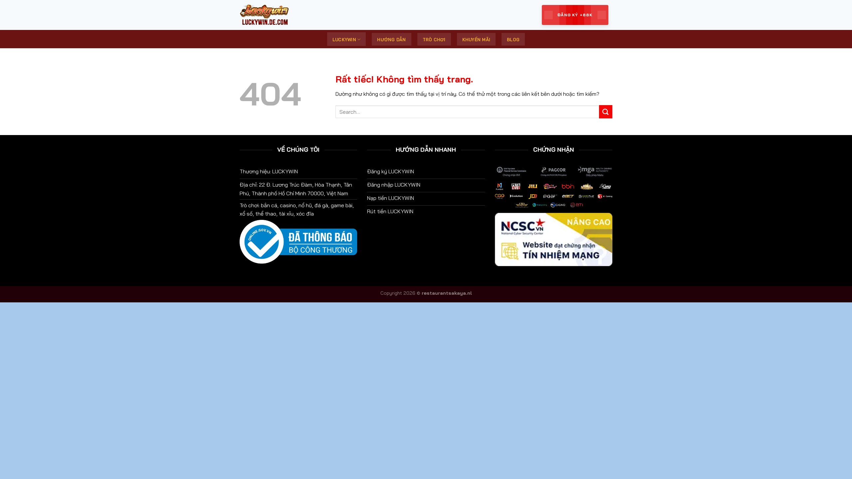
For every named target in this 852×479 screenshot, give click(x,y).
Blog (513, 39)
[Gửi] (605, 111)
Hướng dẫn (391, 39)
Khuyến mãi (476, 39)
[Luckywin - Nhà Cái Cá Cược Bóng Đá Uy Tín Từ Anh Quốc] (273, 15)
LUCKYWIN (344, 39)
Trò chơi (434, 39)
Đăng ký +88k (574, 14)
